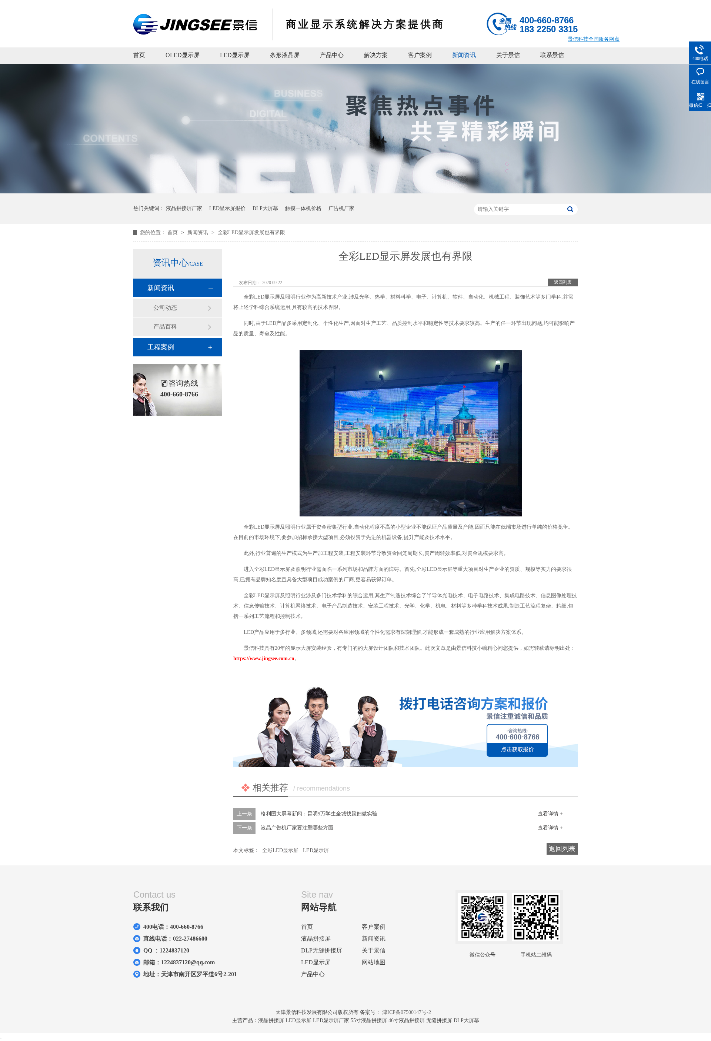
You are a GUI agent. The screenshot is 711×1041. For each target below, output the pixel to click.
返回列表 (563, 282)
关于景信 (508, 55)
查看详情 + (550, 813)
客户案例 (420, 55)
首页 (139, 55)
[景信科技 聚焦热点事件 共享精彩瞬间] (355, 191)
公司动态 (165, 308)
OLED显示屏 (183, 55)
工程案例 (160, 347)
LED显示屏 (235, 55)
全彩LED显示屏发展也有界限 (251, 232)
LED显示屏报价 (227, 208)
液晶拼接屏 (316, 938)
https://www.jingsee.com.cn (263, 658)
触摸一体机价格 (303, 208)
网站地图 (373, 962)
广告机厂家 (341, 208)
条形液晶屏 (285, 55)
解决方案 (376, 55)
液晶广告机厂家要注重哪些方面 (297, 828)
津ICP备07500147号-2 (406, 1012)
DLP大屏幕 (265, 208)
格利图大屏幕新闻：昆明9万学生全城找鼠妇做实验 (319, 813)
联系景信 (552, 55)
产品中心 (332, 55)
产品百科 (165, 326)
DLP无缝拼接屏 (321, 950)
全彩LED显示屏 (280, 850)
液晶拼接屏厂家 (184, 208)
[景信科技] (195, 32)
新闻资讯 (464, 55)
